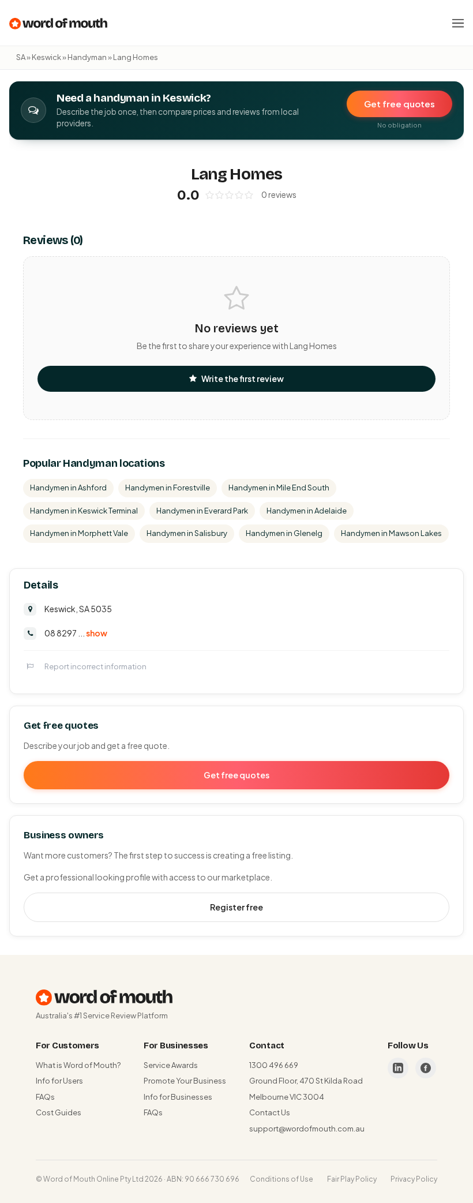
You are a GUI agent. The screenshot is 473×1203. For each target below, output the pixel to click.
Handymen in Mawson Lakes (391, 533)
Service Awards (171, 1065)
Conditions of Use (281, 1179)
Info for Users (59, 1080)
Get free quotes (399, 103)
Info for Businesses (178, 1096)
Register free (236, 907)
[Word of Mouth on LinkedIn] (398, 1068)
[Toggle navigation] (458, 23)
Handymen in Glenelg (284, 533)
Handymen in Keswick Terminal (84, 510)
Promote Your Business (185, 1080)
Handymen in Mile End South (278, 487)
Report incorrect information (95, 666)
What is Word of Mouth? (78, 1065)
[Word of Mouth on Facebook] (425, 1068)
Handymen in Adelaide (306, 510)
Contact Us (269, 1112)
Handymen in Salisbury (187, 533)
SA (20, 57)
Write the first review (242, 378)
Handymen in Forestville (167, 487)
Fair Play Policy (352, 1179)
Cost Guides (58, 1112)
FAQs (45, 1096)
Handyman (87, 57)
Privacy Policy (414, 1179)
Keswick (46, 57)
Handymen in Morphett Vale (79, 533)
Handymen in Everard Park (202, 510)
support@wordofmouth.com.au (307, 1128)
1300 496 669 (273, 1065)
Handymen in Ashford (68, 487)
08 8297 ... (75, 633)
